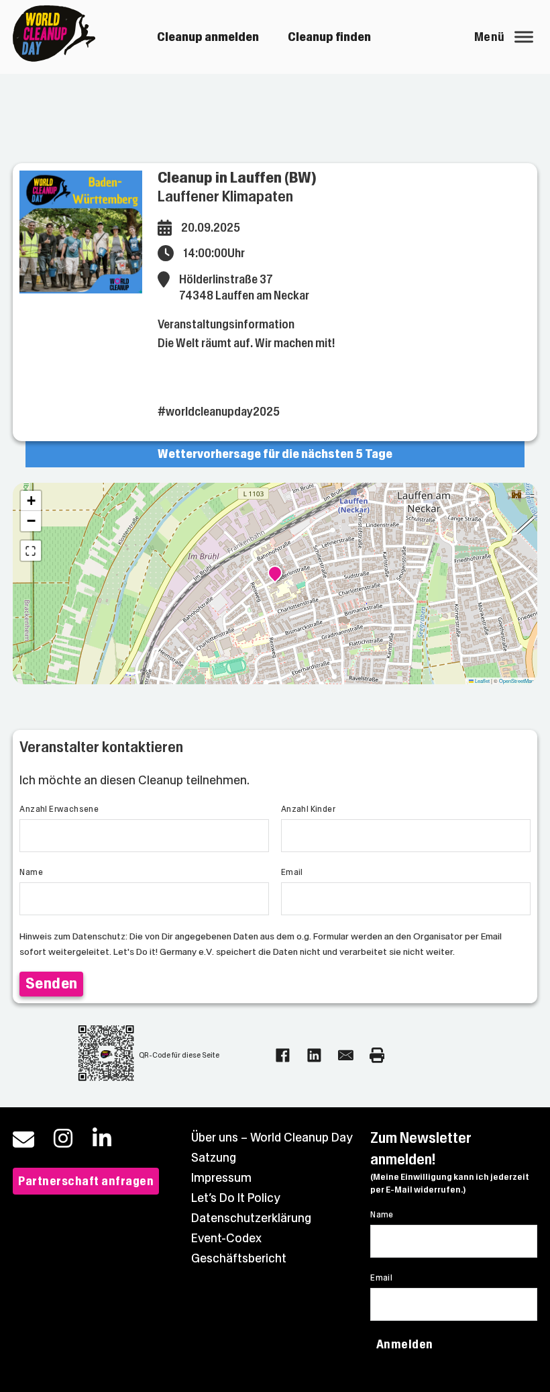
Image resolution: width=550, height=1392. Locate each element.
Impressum (221, 1178)
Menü (489, 37)
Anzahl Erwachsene (59, 809)
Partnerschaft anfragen (86, 1181)
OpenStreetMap (516, 680)
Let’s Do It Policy (235, 1198)
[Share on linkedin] (314, 1055)
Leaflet (482, 680)
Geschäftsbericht (238, 1258)
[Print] (377, 1055)
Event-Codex (226, 1238)
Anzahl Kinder (308, 809)
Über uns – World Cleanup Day (272, 1137)
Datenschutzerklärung (251, 1218)
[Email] (345, 1055)
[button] (275, 575)
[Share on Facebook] (282, 1055)
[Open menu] (523, 37)
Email (292, 872)
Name (31, 872)
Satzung (213, 1158)
